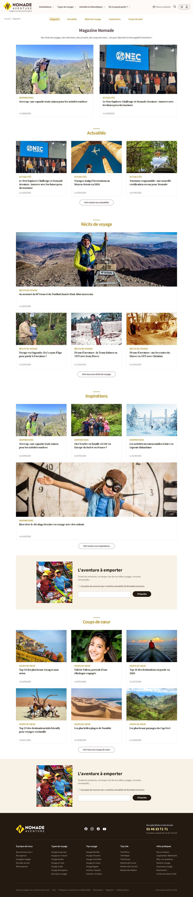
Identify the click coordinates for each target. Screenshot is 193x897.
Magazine (54, 19)
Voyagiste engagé (23, 859)
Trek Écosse (125, 859)
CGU (54, 890)
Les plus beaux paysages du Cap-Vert (150, 728)
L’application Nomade (166, 855)
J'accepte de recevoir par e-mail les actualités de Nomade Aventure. (112, 586)
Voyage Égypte (92, 866)
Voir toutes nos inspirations (96, 546)
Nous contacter (162, 852)
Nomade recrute (23, 863)
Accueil (7, 18)
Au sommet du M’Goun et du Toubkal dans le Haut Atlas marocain (56, 294)
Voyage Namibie (93, 852)
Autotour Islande (93, 870)
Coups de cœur (136, 19)
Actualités (72, 19)
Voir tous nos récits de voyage (96, 374)
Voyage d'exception (59, 870)
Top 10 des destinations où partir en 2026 (150, 672)
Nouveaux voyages (59, 874)
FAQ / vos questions (164, 859)
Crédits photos (122, 890)
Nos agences (21, 855)
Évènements (161, 870)
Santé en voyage (163, 863)
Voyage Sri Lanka (93, 863)
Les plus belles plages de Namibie (92, 728)
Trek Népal (124, 855)
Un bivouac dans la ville (166, 874)
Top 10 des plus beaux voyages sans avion (39, 672)
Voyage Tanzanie (93, 855)
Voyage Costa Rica (93, 859)
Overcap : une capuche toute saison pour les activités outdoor (53, 102)
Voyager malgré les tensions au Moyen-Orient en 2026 (92, 183)
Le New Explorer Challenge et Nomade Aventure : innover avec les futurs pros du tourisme (138, 104)
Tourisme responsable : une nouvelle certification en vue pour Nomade (150, 183)
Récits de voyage (93, 19)
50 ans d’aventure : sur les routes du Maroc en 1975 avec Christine (150, 355)
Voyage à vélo (57, 866)
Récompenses (22, 866)
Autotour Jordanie (94, 874)
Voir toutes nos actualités (96, 202)
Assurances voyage (164, 866)
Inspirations (115, 19)
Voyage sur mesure (59, 855)
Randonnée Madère (128, 870)
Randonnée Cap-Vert (129, 866)
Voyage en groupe (58, 852)
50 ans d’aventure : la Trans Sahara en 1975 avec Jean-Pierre (95, 355)
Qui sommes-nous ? (24, 852)
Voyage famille (57, 859)
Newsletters (98, 890)
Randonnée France (128, 863)
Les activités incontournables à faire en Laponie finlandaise (151, 446)
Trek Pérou (125, 852)
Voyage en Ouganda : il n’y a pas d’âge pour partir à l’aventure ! (40, 355)
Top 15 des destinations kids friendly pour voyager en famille (39, 730)
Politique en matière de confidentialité (74, 890)
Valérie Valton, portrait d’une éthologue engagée (90, 672)
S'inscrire (142, 594)
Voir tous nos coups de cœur (96, 749)
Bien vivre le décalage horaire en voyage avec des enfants (51, 524)
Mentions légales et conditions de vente (32, 890)
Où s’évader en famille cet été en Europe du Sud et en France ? (92, 446)
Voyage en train (57, 863)
